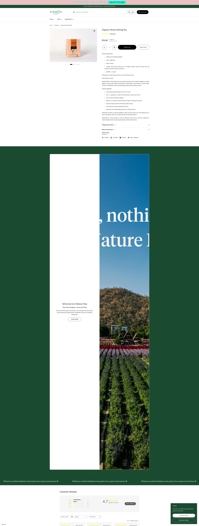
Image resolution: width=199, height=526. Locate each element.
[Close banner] (197, 2)
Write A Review (130, 503)
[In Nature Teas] (56, 12)
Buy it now (143, 47)
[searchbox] (65, 517)
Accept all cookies (184, 515)
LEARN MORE (74, 319)
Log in (132, 12)
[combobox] (81, 516)
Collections (56, 25)
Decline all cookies (184, 520)
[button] (142, 12)
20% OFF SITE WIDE (117, 2)
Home (51, 25)
